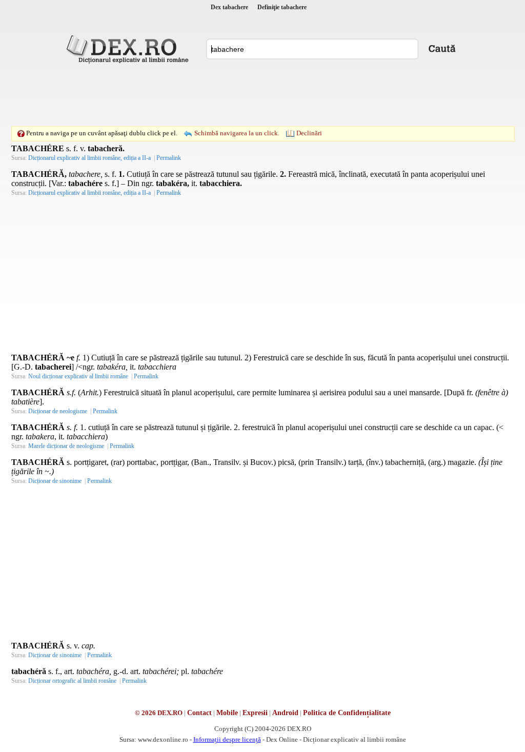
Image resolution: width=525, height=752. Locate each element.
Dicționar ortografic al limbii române (72, 680)
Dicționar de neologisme (57, 411)
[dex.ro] (129, 49)
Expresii (255, 713)
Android (285, 713)
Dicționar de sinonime (55, 480)
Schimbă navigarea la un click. (236, 133)
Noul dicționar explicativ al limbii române (78, 376)
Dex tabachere (229, 7)
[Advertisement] (262, 95)
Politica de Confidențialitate (347, 713)
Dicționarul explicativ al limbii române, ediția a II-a (89, 157)
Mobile (227, 713)
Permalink (168, 157)
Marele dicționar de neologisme (66, 446)
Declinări (309, 133)
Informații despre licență (227, 739)
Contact (199, 713)
